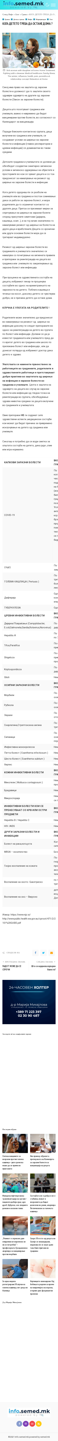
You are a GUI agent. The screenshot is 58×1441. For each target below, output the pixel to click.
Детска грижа (18, 19)
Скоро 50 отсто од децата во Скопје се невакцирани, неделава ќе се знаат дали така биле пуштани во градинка (42, 1244)
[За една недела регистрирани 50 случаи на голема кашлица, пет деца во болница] (15, 1268)
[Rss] (39, 1424)
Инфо (30, 19)
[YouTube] (32, 1424)
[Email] (51, 953)
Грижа (7, 19)
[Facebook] (35, 953)
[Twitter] (43, 953)
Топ (51, 19)
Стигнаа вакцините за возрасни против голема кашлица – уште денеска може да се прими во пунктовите (13, 1162)
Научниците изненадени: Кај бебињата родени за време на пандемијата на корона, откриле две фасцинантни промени (42, 1287)
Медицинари (41, 19)
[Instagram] (26, 1424)
